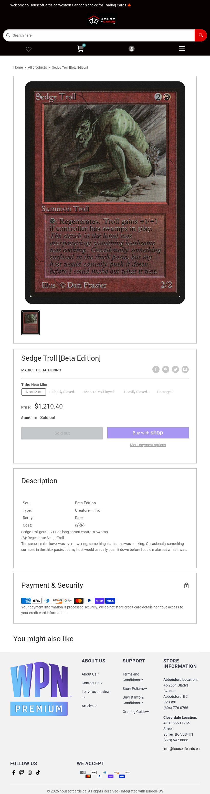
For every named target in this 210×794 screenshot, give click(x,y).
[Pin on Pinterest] (165, 369)
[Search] (201, 35)
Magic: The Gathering (41, 370)
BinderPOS (154, 791)
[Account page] (131, 49)
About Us (89, 674)
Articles (87, 706)
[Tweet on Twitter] (175, 369)
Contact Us (90, 683)
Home (18, 67)
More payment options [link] (148, 445)
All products (37, 67)
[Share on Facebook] (156, 369)
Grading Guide (134, 712)
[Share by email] (185, 369)
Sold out (62, 433)
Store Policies (133, 688)
